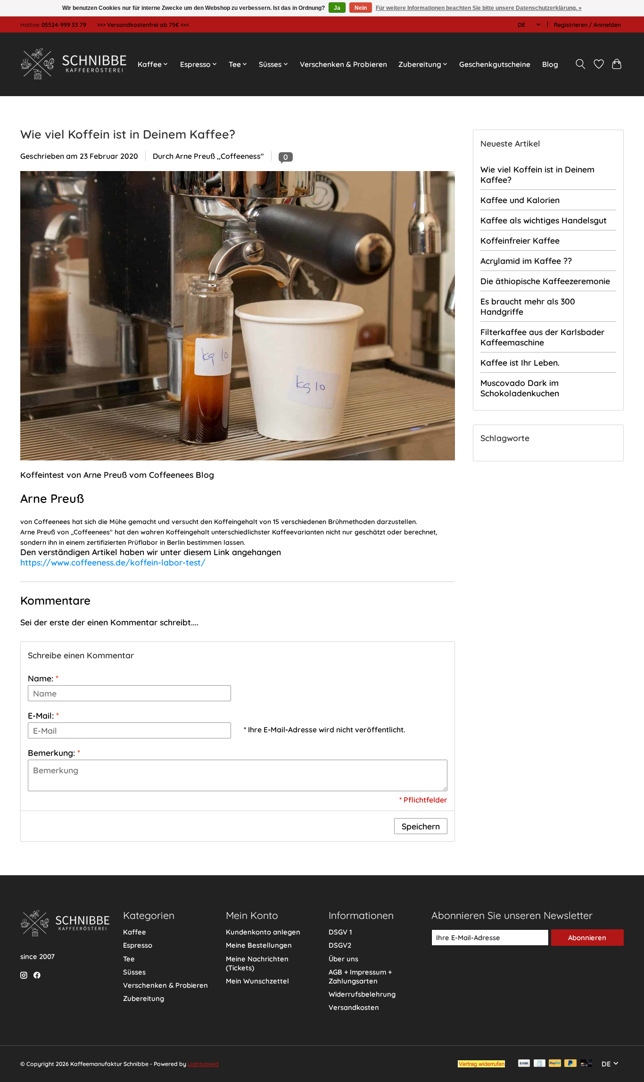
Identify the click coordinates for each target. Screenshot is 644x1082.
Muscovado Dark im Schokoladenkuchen (519, 387)
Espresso (137, 945)
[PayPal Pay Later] (570, 1063)
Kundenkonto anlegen (263, 931)
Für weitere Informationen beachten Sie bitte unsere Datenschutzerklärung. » (479, 8)
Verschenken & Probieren (343, 64)
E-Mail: (43, 715)
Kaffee (134, 931)
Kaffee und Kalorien (520, 200)
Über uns (343, 958)
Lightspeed (203, 1063)
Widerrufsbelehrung (362, 994)
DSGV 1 (340, 931)
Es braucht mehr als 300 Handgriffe (527, 306)
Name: (43, 678)
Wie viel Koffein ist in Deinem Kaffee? (127, 134)
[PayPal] (555, 1063)
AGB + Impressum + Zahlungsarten (360, 976)
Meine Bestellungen (259, 945)
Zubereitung (143, 998)
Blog (550, 64)
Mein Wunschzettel (257, 980)
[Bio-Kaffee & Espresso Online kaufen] (73, 64)
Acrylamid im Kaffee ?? (526, 260)
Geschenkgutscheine (494, 64)
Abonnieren (587, 937)
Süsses (134, 971)
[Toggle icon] (580, 64)
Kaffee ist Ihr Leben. (520, 362)
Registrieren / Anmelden (587, 24)
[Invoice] (539, 1063)
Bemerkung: (54, 752)
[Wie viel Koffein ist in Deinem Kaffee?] (237, 464)
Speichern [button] (421, 826)
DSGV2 (340, 945)
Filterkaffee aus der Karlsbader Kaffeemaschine (542, 337)
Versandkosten (354, 1007)
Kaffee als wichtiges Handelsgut (543, 220)
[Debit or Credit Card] (586, 1063)
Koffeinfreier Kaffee (520, 240)
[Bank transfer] (524, 1063)
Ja (337, 8)
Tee (129, 958)
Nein (361, 8)
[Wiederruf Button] (481, 1064)
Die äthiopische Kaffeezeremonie (545, 281)
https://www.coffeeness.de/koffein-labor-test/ (113, 562)
